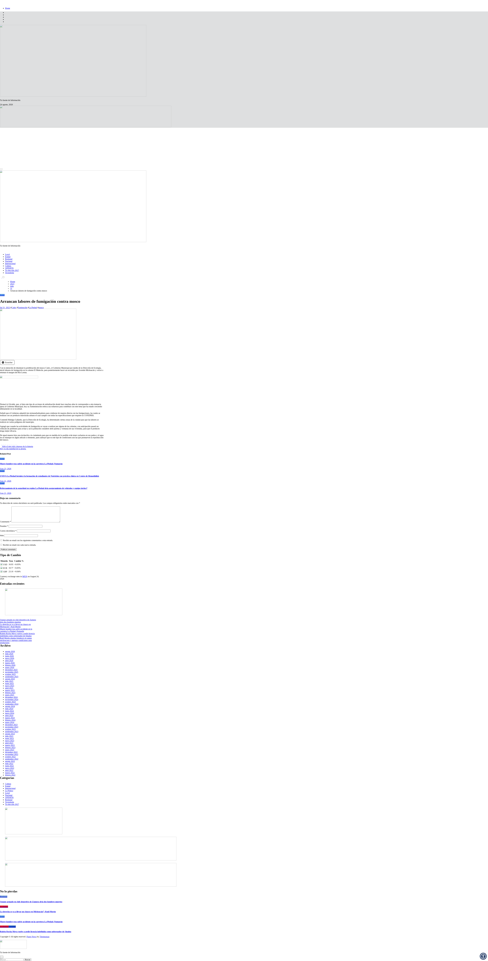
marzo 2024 (10, 718)
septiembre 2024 (11, 704)
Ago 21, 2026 (5, 481)
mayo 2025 (9, 686)
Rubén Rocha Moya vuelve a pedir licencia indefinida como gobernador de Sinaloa (17, 634)
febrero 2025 (10, 693)
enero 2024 (9, 722)
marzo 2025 (10, 690)
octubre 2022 (10, 757)
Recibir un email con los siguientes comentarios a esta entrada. (28, 540)
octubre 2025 (10, 674)
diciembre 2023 (11, 725)
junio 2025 (9, 683)
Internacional (10, 263)
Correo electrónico (8, 531)
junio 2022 (9, 766)
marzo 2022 (10, 773)
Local (7, 254)
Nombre (4, 526)
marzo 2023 (10, 745)
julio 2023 (9, 736)
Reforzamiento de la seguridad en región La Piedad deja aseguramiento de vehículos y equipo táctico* (43, 488)
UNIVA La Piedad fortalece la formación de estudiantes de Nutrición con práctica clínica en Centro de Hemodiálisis (49, 476)
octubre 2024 (10, 702)
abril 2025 (9, 688)
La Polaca (9, 791)
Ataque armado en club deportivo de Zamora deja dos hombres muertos (18, 621)
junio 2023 (9, 738)
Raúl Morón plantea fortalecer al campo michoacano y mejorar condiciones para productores (16, 640)
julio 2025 (9, 681)
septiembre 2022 (11, 759)
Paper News (31, 937)
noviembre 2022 (11, 754)
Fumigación (22, 307)
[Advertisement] (244, 147)
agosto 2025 (10, 679)
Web (2, 535)
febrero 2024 (10, 720)
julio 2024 (9, 709)
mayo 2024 (9, 713)
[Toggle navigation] (1, 169)
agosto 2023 (10, 734)
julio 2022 (9, 763)
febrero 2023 (10, 747)
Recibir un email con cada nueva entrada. (19, 545)
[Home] (1, 167)
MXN (24, 576)
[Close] (1, 4)
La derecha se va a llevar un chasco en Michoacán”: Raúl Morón (15, 625)
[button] (483, 956)
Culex (13, 307)
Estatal (7, 257)
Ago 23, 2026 (5, 469)
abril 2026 (9, 661)
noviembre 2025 (11, 672)
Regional (8, 259)
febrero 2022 (10, 775)
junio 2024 (9, 711)
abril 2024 (9, 715)
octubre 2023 (10, 729)
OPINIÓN (9, 268)
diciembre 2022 (11, 752)
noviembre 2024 (11, 699)
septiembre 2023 (11, 731)
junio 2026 (9, 656)
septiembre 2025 (11, 677)
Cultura (8, 266)
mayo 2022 (9, 768)
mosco (41, 307)
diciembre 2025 (11, 670)
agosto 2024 (10, 706)
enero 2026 (9, 667)
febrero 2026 (10, 665)
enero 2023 (9, 750)
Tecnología (9, 273)
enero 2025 (9, 695)
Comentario (5, 522)
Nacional (8, 261)
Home (7, 8)
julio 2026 (9, 654)
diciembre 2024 (11, 697)
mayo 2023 (9, 741)
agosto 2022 (10, 761)
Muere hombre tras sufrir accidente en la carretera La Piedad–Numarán (31, 464)
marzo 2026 (10, 663)
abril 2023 (9, 743)
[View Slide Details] (90, 860)
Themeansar (44, 937)
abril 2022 (9, 770)
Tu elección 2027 (12, 270)
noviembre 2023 (11, 727)
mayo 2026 (9, 658)
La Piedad (33, 307)
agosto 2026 (10, 651)
